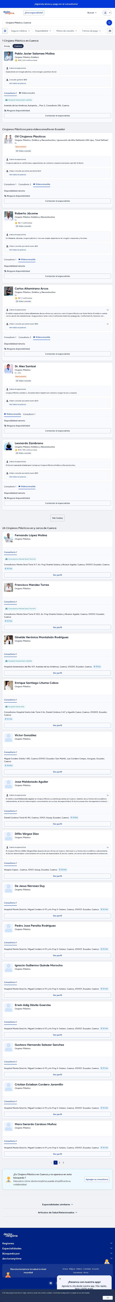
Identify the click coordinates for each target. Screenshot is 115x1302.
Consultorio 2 (25, 184)
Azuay (7, 46)
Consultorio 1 (10, 93)
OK (107, 1298)
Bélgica (72, 1269)
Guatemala (77, 1272)
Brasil (86, 1272)
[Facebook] (51, 1283)
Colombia (87, 1269)
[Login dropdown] (107, 13)
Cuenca (18, 46)
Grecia (65, 1269)
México (79, 1269)
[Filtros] (5, 31)
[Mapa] (110, 31)
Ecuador (95, 1269)
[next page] (63, 1162)
